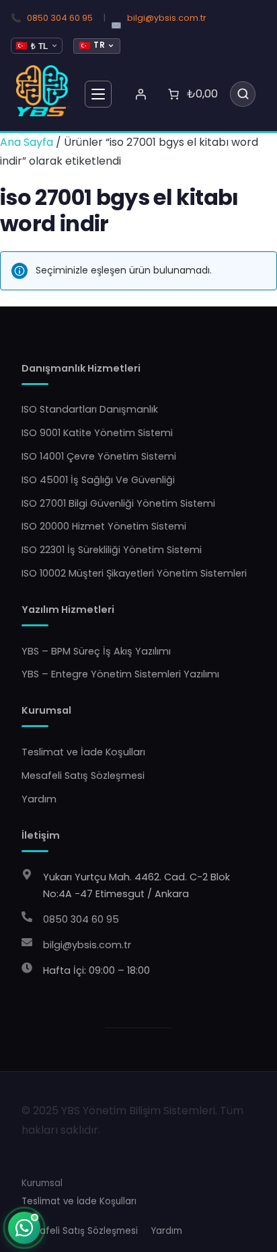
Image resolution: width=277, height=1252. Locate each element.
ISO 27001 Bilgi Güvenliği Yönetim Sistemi (118, 503)
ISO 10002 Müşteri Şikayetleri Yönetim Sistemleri (134, 573)
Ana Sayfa (26, 142)
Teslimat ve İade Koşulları (83, 752)
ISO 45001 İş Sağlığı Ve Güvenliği (98, 480)
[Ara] (242, 94)
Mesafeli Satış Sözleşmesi (83, 775)
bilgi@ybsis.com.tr (166, 18)
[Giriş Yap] (140, 94)
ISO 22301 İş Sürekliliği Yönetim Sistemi (112, 549)
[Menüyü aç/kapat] (98, 94)
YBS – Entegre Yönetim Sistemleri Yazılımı (120, 674)
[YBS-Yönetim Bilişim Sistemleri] (43, 90)
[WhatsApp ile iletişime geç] (24, 1228)
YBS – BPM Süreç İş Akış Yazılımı (96, 651)
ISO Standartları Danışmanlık (90, 409)
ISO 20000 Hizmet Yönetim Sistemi (104, 526)
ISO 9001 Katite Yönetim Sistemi (97, 433)
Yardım (39, 799)
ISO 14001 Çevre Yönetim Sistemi (99, 456)
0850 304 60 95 (60, 18)
